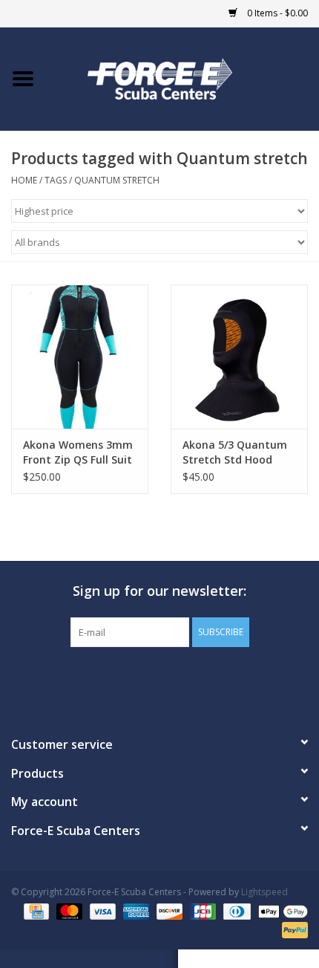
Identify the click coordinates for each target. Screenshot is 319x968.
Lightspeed (264, 892)
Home (24, 180)
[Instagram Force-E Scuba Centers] (213, 677)
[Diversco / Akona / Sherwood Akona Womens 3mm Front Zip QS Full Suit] (79, 357)
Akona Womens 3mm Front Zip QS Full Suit (78, 452)
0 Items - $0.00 (276, 13)
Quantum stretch (117, 180)
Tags (56, 180)
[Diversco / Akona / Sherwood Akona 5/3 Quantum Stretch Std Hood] (239, 357)
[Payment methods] (35, 910)
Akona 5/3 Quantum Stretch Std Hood (234, 452)
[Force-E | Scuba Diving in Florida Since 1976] (182, 78)
